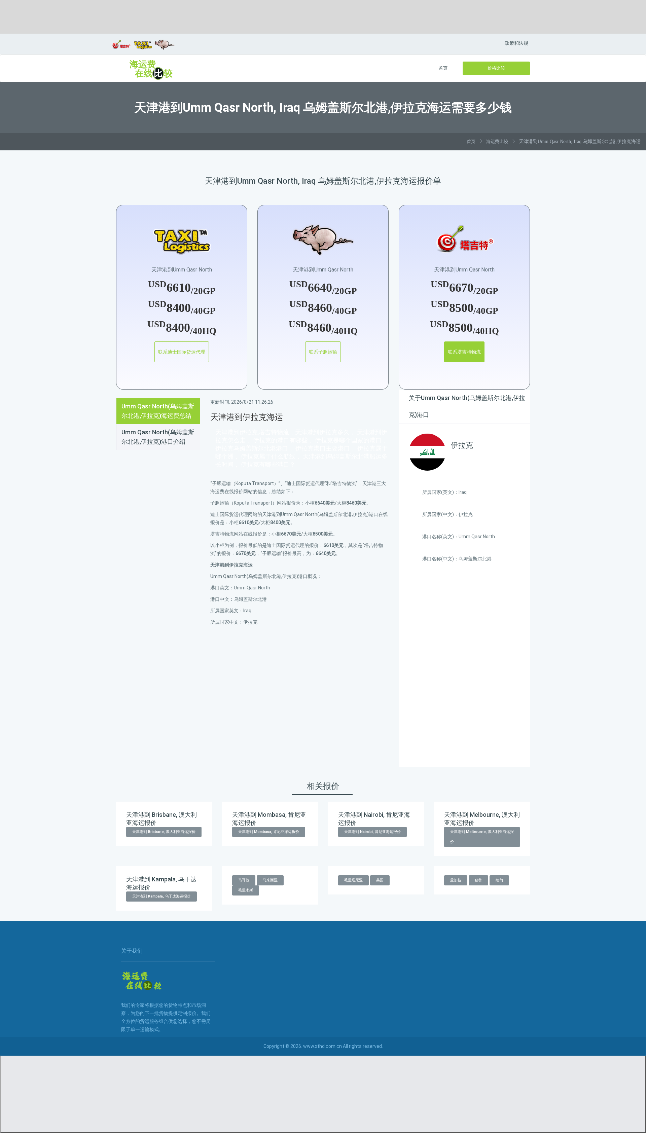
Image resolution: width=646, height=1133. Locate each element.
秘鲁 (478, 880)
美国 (380, 880)
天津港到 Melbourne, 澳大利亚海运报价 (482, 837)
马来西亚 (270, 880)
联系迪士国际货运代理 (181, 352)
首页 (443, 68)
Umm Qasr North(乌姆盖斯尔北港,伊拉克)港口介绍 (157, 437)
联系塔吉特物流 (464, 352)
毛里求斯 (245, 890)
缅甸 (499, 880)
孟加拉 (455, 880)
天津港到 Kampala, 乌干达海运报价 (161, 896)
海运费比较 (497, 141)
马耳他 (243, 880)
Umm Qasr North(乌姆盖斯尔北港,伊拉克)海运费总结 (157, 411)
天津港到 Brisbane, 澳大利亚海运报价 (163, 832)
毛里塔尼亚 (353, 880)
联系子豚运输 (323, 352)
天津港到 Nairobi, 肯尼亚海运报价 (372, 832)
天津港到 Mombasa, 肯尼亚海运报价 (268, 832)
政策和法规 (516, 43)
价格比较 (496, 68)
